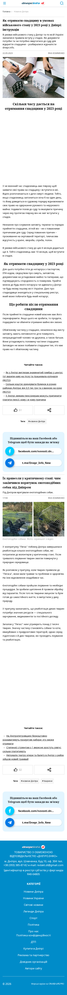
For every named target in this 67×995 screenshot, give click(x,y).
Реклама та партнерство (33, 955)
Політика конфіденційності (33, 935)
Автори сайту (33, 968)
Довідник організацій (33, 962)
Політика (33, 924)
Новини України (33, 898)
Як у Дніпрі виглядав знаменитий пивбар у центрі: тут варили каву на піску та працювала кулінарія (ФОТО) (33, 376)
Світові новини (33, 905)
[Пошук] (62, 3)
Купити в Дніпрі (33, 948)
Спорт (33, 918)
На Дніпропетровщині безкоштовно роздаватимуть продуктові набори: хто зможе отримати (28, 739)
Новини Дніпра (33, 891)
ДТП (33, 942)
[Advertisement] (33, 145)
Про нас (33, 931)
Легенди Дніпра (33, 911)
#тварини (47, 781)
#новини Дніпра (36, 421)
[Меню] (5, 3)
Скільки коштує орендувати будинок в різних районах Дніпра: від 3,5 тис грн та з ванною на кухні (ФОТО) (32, 388)
